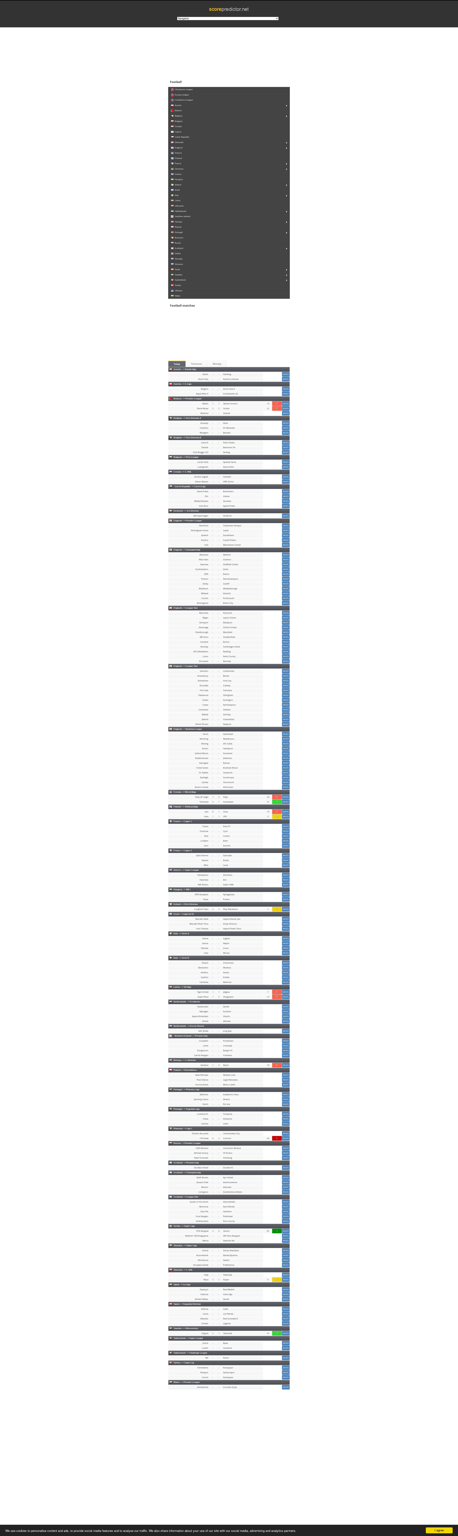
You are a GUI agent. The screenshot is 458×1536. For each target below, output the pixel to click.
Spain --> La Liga (182, 1284)
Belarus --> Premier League (188, 399)
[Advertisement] (252, 53)
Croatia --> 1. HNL (183, 472)
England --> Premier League (188, 521)
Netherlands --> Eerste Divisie (189, 1026)
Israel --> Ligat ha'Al (184, 914)
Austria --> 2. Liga (182, 384)
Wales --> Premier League (187, 1382)
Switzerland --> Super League (188, 1338)
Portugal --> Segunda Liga (187, 1109)
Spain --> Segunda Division (187, 1304)
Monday (217, 363)
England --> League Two (186, 666)
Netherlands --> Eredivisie (187, 1002)
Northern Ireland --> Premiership (191, 1036)
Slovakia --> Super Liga (185, 1245)
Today (177, 363)
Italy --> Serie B (181, 958)
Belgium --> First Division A (187, 418)
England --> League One (186, 608)
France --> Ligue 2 (183, 850)
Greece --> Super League (186, 870)
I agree (439, 1530)
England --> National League (188, 729)
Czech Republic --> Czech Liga (190, 486)
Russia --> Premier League (187, 1143)
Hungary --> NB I (182, 889)
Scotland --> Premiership (186, 1163)
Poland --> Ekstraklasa (185, 1070)
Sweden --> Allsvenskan (186, 1328)
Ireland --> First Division (186, 904)
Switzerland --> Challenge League (190, 1353)
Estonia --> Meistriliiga (185, 792)
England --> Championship (187, 550)
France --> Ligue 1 (183, 821)
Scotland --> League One (186, 1197)
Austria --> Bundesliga (185, 369)
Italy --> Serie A (181, 933)
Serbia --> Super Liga (184, 1226)
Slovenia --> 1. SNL (183, 1270)
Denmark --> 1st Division (186, 511)
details (286, 374)
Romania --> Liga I (183, 1128)
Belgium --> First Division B (187, 438)
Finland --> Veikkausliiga (186, 807)
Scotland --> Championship (187, 1172)
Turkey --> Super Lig (184, 1363)
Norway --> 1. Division (185, 1060)
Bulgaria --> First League (186, 457)
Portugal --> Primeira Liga (186, 1089)
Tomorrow (196, 363)
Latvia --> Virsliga (182, 987)
